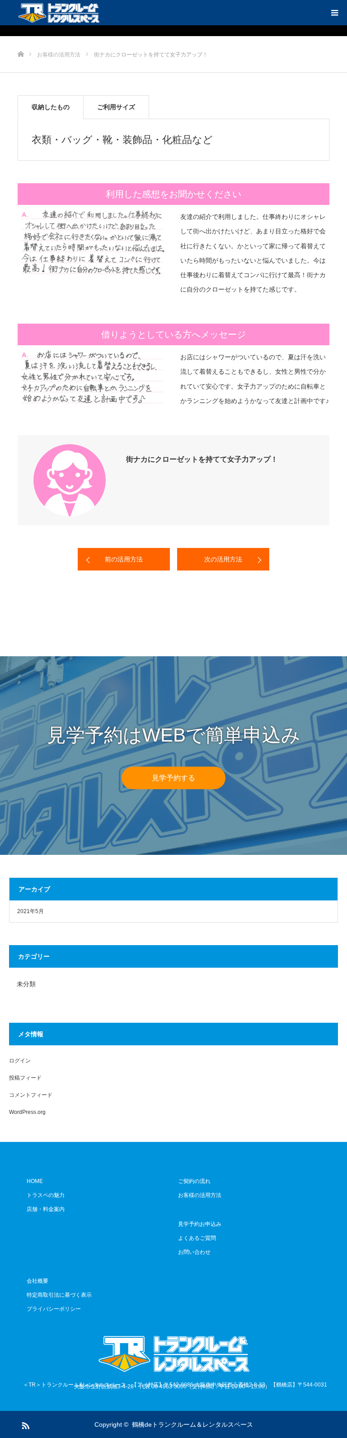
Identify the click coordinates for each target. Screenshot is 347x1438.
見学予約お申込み (199, 1224)
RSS (24, 1424)
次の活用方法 (223, 559)
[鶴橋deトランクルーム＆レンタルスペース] (59, 12)
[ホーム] (20, 39)
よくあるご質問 (197, 1238)
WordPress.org (27, 1112)
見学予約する (173, 777)
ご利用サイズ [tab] (116, 107)
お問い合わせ (194, 1252)
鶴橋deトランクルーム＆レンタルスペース (192, 1424)
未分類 (26, 984)
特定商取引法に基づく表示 (59, 1295)
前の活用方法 (124, 559)
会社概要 (37, 1281)
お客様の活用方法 (199, 1195)
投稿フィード (25, 1078)
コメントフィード (30, 1095)
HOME (35, 1181)
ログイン (20, 1061)
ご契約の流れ (194, 1181)
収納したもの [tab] (51, 107)
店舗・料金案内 (46, 1209)
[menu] (334, 12)
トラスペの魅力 (46, 1195)
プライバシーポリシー (54, 1309)
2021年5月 (30, 911)
